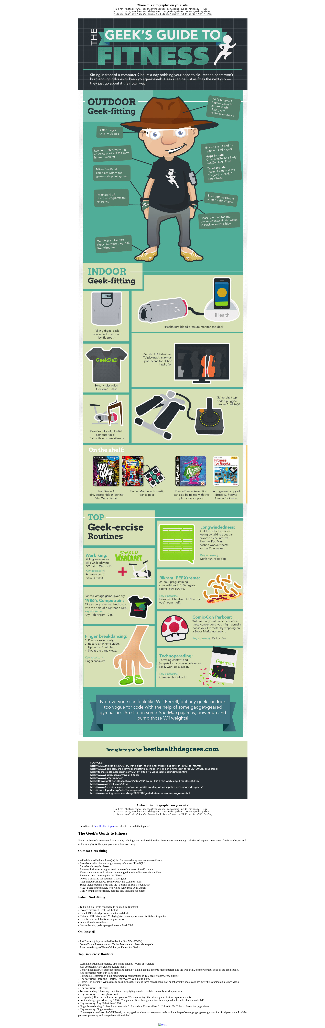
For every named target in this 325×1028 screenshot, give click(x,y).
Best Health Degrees (104, 826)
